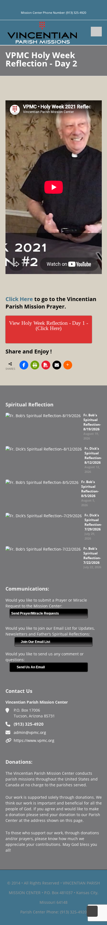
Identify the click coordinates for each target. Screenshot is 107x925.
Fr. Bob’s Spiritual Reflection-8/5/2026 (90, 488)
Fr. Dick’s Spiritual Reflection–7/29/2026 (94, 522)
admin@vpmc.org (30, 732)
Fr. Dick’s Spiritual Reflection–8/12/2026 (94, 455)
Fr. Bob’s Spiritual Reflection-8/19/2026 (92, 422)
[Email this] (56, 365)
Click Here (19, 299)
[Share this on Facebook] (23, 365)
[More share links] (67, 365)
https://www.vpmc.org (34, 740)
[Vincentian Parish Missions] (42, 32)
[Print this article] (34, 365)
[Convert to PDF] (45, 365)
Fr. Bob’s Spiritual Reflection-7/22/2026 (92, 555)
